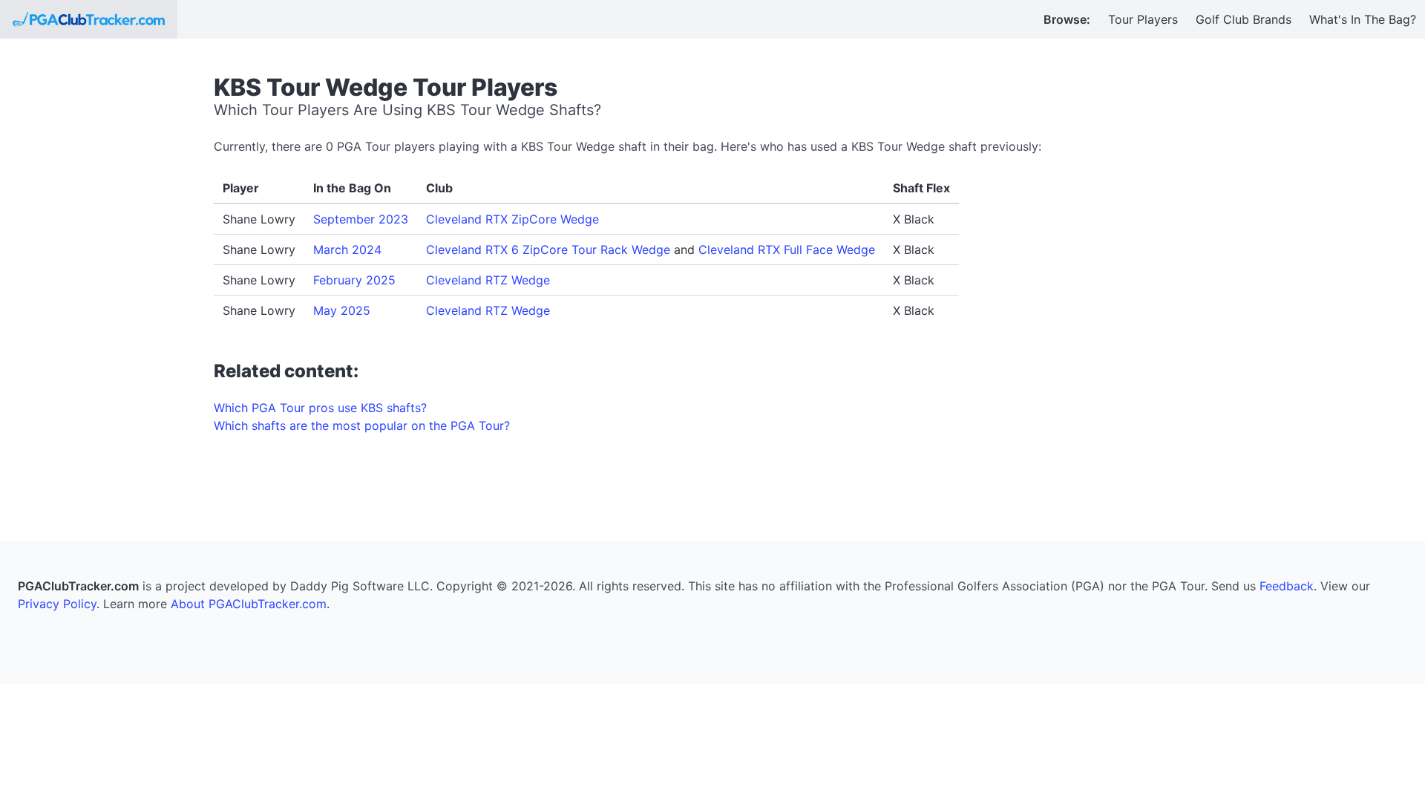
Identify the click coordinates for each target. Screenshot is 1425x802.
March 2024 (347, 249)
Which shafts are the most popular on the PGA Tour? (362, 425)
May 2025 (341, 310)
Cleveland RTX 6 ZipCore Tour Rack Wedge (548, 249)
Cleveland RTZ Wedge (488, 280)
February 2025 (354, 280)
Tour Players (1143, 19)
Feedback (1286, 585)
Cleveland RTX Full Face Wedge (786, 249)
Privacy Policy (57, 603)
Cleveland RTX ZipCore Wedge (512, 219)
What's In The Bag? (1362, 19)
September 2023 (360, 219)
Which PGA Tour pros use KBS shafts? (320, 407)
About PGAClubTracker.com (249, 603)
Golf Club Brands (1243, 19)
